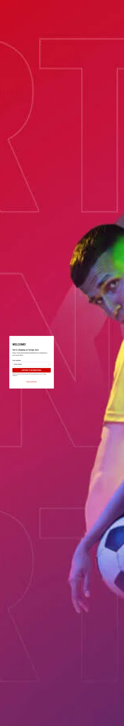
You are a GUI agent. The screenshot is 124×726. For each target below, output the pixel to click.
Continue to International (32, 370)
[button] (31, 364)
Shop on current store (31, 381)
